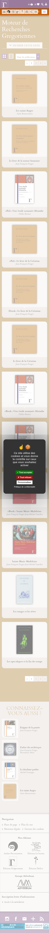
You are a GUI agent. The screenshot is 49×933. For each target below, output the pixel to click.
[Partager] (31, 12)
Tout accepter (25, 472)
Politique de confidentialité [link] (24, 487)
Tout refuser (25, 477)
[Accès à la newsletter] (26, 12)
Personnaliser (24, 482)
